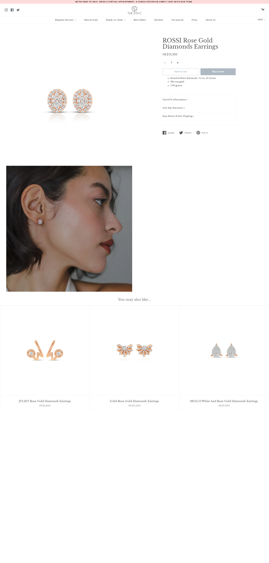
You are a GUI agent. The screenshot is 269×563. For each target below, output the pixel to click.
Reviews (158, 20)
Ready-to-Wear (114, 20)
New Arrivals (91, 20)
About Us (211, 20)
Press (194, 20)
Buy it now (218, 71)
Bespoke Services (64, 20)
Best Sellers (140, 20)
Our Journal (177, 20)
